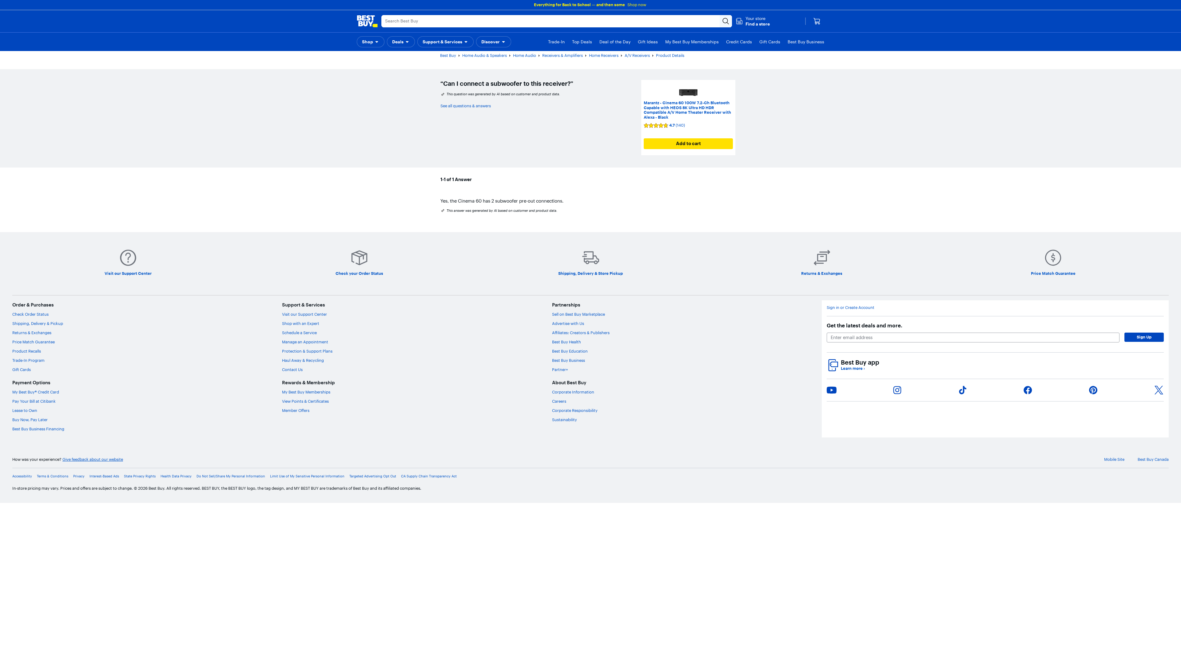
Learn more (853, 368)
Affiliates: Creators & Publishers (581, 332)
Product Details (670, 55)
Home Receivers (603, 55)
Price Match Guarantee (33, 341)
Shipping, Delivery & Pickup (37, 323)
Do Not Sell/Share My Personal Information (231, 476)
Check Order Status (30, 314)
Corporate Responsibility (575, 410)
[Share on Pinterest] (1093, 390)
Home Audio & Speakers (484, 55)
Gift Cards (21, 369)
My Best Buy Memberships (306, 391)
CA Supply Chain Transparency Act (429, 476)
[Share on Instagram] (897, 390)
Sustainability (564, 419)
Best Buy (448, 55)
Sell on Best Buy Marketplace (578, 314)
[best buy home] (367, 21)
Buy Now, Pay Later (30, 419)
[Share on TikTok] (963, 390)
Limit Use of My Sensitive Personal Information (307, 476)
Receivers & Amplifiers (562, 55)
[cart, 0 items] (817, 21)
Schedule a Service (299, 332)
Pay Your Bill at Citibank (34, 401)
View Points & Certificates (305, 401)
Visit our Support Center (304, 314)
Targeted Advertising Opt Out (372, 476)
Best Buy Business (568, 360)
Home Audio (524, 55)
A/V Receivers (637, 55)
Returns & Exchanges (31, 332)
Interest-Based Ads (104, 476)
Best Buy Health (566, 341)
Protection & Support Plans (307, 351)
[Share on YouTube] (832, 390)
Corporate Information (573, 391)
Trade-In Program (28, 360)
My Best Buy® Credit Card (35, 391)
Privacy (79, 476)
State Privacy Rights (140, 476)
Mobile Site (1114, 459)
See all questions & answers (465, 105)
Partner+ (560, 369)
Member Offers (295, 410)
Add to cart (688, 143)
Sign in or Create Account (850, 307)
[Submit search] (726, 21)
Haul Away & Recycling (303, 360)
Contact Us (292, 369)
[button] (753, 21)
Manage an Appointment (305, 341)
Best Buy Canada (1153, 459)
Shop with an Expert (300, 323)
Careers (559, 401)
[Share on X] (1159, 390)
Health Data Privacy (176, 476)
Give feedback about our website (92, 459)
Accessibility (22, 476)
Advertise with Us (568, 323)
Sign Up (1144, 336)
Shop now (636, 4)
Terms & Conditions (52, 476)
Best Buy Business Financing (38, 428)
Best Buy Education (570, 351)
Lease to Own (24, 410)
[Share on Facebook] (1028, 390)
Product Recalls (26, 351)
